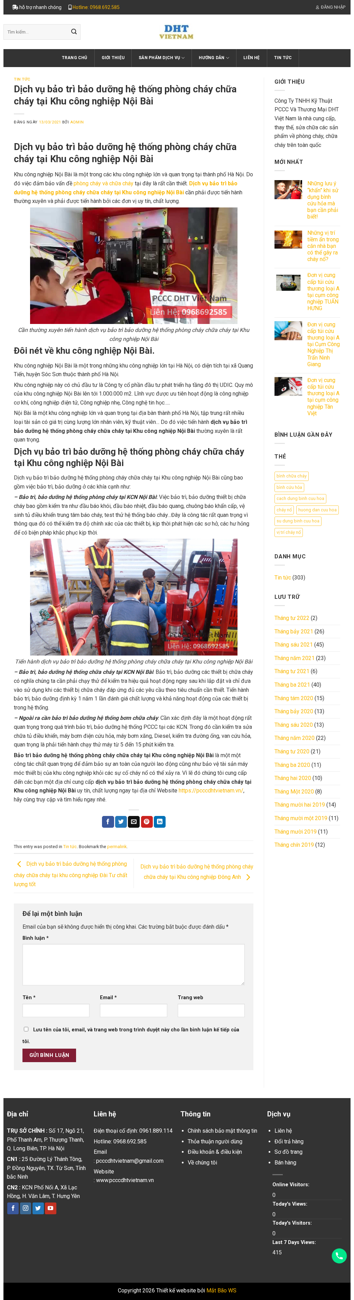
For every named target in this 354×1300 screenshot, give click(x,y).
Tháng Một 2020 (294, 791)
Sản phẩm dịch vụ (159, 57)
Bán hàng (285, 1162)
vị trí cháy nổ (289, 532)
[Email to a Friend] (134, 822)
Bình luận (35, 938)
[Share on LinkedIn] (160, 822)
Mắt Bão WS (221, 1290)
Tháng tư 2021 (291, 671)
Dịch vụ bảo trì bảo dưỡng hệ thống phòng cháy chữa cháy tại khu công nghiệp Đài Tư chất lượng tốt (70, 874)
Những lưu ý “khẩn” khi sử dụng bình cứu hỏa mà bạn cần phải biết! (322, 200)
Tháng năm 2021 (294, 658)
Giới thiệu (113, 57)
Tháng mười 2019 (295, 831)
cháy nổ (284, 509)
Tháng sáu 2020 (293, 725)
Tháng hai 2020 (292, 778)
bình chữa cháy (292, 476)
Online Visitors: (291, 1185)
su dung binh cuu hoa (298, 520)
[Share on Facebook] (108, 822)
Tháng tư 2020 (291, 751)
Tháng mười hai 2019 (299, 804)
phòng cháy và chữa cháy (103, 183)
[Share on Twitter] (121, 822)
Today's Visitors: (292, 1223)
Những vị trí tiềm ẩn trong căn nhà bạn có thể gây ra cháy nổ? (323, 246)
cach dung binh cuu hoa (300, 498)
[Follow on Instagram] (25, 1208)
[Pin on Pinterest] (147, 822)
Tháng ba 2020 (292, 765)
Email (108, 998)
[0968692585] (339, 1256)
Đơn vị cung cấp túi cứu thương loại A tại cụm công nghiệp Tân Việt (323, 397)
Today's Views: (290, 1204)
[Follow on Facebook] (13, 1208)
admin (77, 122)
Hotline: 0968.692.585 (96, 7)
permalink (117, 846)
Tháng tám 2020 (293, 698)
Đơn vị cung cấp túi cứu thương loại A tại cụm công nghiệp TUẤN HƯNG (323, 292)
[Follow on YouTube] (50, 1208)
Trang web (190, 998)
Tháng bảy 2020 (293, 711)
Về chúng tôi (202, 1162)
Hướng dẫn (211, 57)
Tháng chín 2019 (294, 845)
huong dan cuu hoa (317, 509)
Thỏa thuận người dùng (215, 1141)
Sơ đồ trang (288, 1152)
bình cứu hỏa (289, 487)
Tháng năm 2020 (294, 738)
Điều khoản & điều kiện (215, 1152)
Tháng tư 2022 (291, 618)
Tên (29, 998)
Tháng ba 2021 (292, 684)
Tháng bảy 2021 (293, 631)
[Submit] (74, 32)
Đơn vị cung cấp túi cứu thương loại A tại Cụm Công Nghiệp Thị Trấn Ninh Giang (323, 344)
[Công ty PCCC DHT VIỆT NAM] (177, 32)
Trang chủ (74, 57)
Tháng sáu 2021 (293, 644)
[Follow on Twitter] (38, 1208)
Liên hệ (251, 57)
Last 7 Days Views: (294, 1242)
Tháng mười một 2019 (300, 818)
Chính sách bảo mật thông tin (222, 1130)
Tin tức (283, 57)
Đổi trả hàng (289, 1141)
